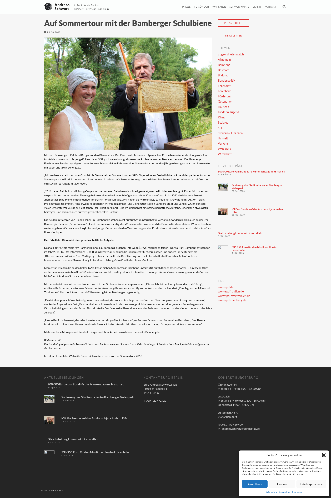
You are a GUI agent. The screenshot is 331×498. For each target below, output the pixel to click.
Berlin (257, 6)
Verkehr (223, 143)
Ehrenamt (224, 86)
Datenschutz (271, 492)
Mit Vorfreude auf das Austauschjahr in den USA (94, 418)
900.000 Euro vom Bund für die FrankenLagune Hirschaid (251, 171)
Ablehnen (282, 484)
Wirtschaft (225, 154)
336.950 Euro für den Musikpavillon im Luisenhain (95, 452)
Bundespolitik (226, 80)
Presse (186, 6)
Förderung (224, 96)
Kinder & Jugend (228, 112)
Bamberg (224, 65)
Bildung (223, 75)
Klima (221, 117)
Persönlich (201, 6)
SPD (220, 128)
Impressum (297, 492)
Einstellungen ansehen (311, 484)
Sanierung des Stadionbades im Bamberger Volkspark (97, 397)
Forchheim (224, 91)
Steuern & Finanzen (230, 133)
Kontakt (270, 6)
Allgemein (224, 59)
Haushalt (223, 107)
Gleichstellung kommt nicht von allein (240, 233)
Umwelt (223, 138)
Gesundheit (225, 101)
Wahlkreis (219, 6)
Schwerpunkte (239, 6)
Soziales (223, 122)
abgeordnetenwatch (231, 54)
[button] (324, 455)
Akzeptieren (255, 484)
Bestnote (223, 70)
